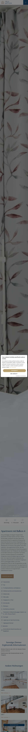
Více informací (13, 367)
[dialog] (14, 366)
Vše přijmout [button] (14, 370)
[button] (14, 373)
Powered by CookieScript (21, 375)
